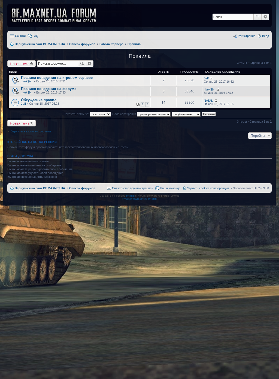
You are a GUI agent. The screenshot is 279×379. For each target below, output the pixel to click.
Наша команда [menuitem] (170, 188)
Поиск (257, 17)
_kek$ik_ (27, 81)
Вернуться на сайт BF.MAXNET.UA (40, 188)
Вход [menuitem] (265, 36)
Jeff (206, 78)
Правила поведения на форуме (48, 89)
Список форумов (82, 188)
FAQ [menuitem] (35, 36)
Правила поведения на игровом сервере (57, 78)
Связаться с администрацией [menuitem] (132, 188)
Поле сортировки (124, 114)
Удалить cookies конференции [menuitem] (208, 188)
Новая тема (19, 63)
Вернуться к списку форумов (31, 131)
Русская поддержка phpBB (139, 198)
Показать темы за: (76, 114)
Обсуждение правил (38, 100)
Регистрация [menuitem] (246, 36)
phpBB (130, 195)
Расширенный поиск (265, 17)
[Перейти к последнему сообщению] (211, 78)
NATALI (209, 100)
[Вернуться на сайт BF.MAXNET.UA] (57, 15)
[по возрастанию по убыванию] (186, 114)
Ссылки (20, 36)
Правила (140, 56)
